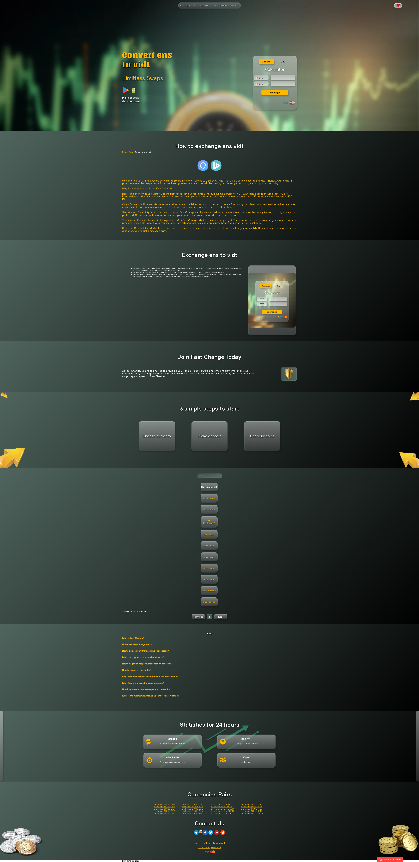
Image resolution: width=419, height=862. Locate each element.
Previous (198, 616)
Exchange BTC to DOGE (193, 804)
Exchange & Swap (188, 5)
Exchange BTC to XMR (164, 807)
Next (220, 616)
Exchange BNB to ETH (192, 807)
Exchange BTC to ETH (164, 804)
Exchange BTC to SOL (192, 809)
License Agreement (209, 847)
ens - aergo (209, 601)
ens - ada (209, 579)
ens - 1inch (209, 509)
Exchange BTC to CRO (221, 813)
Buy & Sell (205, 5)
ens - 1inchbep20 (209, 522)
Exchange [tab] (266, 61)
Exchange (275, 92)
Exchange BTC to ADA (192, 811)
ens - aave (209, 534)
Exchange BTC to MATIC (252, 813)
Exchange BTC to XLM (221, 804)
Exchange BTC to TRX (164, 813)
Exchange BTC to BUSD (222, 809)
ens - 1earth (209, 498)
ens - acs (209, 568)
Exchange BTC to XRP (192, 813)
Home (215, 5)
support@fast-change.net (209, 842)
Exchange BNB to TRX (251, 809)
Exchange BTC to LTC (164, 809)
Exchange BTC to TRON (222, 811)
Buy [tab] (283, 61)
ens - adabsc (209, 590)
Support (234, 5)
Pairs (131, 152)
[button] (390, 859)
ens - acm (209, 557)
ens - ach (209, 545)
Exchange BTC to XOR (251, 811)
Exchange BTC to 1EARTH (253, 804)
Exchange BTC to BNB (164, 811)
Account (223, 5)
